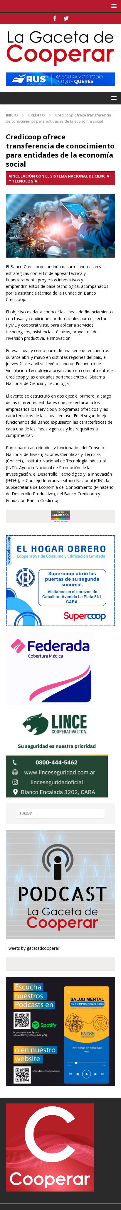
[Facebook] (55, 18)
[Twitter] (66, 18)
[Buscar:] (60, 814)
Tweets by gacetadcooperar (32, 948)
